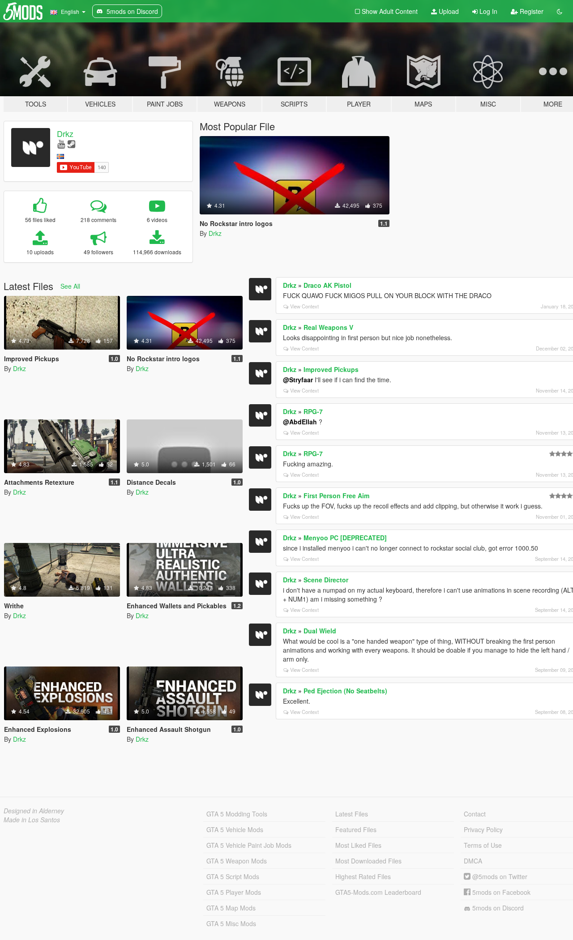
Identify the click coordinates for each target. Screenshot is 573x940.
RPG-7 (313, 411)
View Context (304, 306)
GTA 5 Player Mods (233, 892)
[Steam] (71, 143)
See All (70, 286)
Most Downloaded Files (368, 860)
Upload (448, 11)
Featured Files (355, 829)
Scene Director (326, 579)
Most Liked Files (358, 845)
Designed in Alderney (34, 810)
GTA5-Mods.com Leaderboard (378, 892)
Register (530, 11)
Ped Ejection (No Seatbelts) (345, 690)
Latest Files (351, 813)
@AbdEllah (300, 421)
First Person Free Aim (336, 495)
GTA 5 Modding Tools (236, 813)
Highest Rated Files (363, 876)
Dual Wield (320, 630)
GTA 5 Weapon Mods (236, 860)
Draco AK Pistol (327, 285)
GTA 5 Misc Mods (231, 923)
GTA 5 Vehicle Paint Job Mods (248, 845)
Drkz (65, 133)
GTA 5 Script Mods (232, 876)
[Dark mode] (559, 11)
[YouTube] (61, 143)
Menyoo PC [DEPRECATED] (345, 537)
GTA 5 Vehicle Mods (234, 829)
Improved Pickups (331, 369)
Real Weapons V (328, 327)
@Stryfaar (298, 379)
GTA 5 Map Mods (231, 907)
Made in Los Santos (32, 819)
